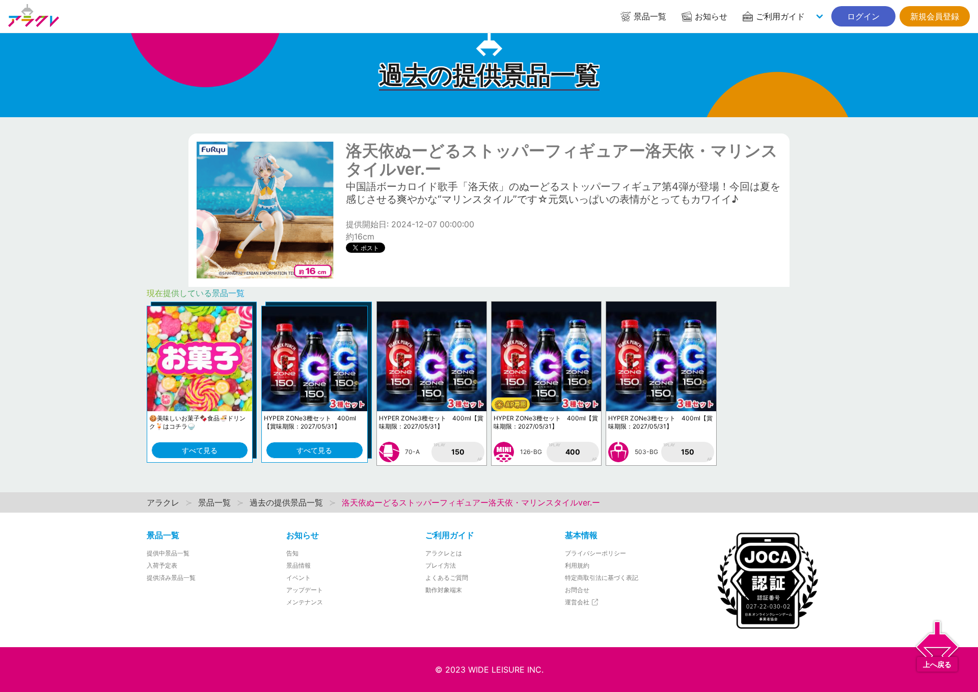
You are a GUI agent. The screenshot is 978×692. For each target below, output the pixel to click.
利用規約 (577, 565)
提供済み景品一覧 (171, 577)
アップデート (304, 590)
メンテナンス (304, 602)
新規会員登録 (934, 16)
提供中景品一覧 (168, 553)
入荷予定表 (162, 565)
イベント (298, 577)
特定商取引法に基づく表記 (601, 577)
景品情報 (298, 565)
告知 (292, 553)
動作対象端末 (443, 590)
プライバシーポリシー (595, 553)
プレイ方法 (440, 565)
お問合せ (577, 590)
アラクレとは (443, 553)
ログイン (863, 16)
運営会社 (578, 602)
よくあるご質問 (446, 577)
